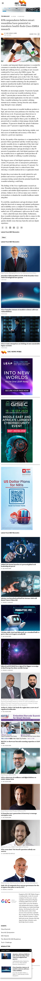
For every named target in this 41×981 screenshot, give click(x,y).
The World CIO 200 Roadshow (11, 939)
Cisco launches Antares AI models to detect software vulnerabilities (19, 310)
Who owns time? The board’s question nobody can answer (18, 850)
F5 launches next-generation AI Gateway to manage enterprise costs (19, 814)
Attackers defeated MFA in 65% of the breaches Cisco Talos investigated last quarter (19, 276)
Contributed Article (9, 853)
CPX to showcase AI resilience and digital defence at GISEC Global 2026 (18, 778)
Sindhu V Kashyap (8, 602)
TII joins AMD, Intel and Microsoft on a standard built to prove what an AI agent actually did (20, 633)
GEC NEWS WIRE (11, 33)
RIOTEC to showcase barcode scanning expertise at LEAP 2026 (20, 742)
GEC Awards (5, 936)
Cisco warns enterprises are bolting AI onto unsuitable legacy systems (20, 344)
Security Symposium (7, 932)
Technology (5, 16)
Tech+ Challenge (6, 942)
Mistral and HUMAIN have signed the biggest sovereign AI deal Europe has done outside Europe (19, 667)
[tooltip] (2, 227)
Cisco (3, 237)
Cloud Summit (5, 929)
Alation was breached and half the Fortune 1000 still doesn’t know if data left (19, 599)
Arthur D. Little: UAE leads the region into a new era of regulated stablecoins (19, 708)
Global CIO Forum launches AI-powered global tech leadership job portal (18, 565)
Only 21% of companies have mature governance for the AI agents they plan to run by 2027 (20, 886)
